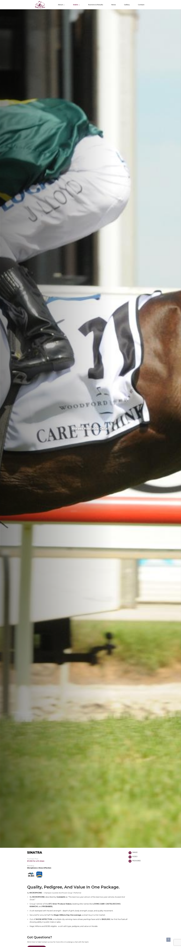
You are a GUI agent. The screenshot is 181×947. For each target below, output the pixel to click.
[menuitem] (43, 5)
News (113, 5)
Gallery (127, 5)
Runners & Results (95, 5)
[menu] (90, 4)
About (60, 5)
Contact (141, 5)
